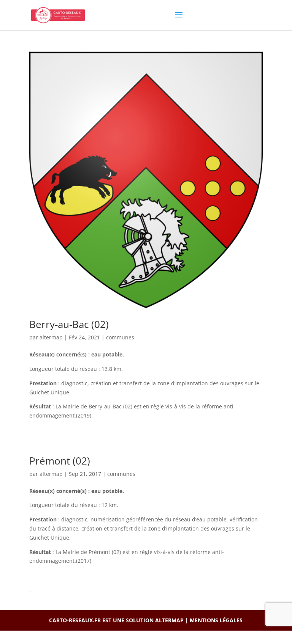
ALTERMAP (169, 620)
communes (120, 337)
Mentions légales (216, 620)
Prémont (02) (59, 461)
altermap (51, 337)
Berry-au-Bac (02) (69, 324)
